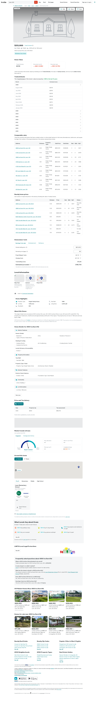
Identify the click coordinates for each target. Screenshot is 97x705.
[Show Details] (80, 85)
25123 (37, 5)
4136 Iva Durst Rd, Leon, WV (23, 152)
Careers (38, 683)
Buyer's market (28, 449)
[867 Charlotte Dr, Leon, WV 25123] (74, 596)
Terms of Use (55, 683)
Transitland (32, 664)
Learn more (68, 516)
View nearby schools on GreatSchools (26, 514)
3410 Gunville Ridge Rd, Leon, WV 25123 (26, 232)
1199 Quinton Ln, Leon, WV (23, 162)
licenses (52, 668)
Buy (40, 2)
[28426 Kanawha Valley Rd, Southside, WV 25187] (40, 621)
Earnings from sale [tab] (21, 243)
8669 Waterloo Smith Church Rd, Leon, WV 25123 (28, 216)
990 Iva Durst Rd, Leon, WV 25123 (24, 225)
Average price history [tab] (28, 435)
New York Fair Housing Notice (19, 671)
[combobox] (23, 2)
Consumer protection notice (36, 673)
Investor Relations (48, 683)
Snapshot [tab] (18, 436)
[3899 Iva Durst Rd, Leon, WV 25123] (40, 596)
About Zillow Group (24, 683)
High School (40, 481)
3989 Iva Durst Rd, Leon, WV (23, 157)
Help (67, 683)
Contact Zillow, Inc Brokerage (20, 675)
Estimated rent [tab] (32, 243)
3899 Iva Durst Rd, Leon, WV (23, 148)
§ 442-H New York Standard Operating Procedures (23, 670)
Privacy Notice (71, 683)
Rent (44, 2)
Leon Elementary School (51, 572)
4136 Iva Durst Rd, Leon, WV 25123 (25, 213)
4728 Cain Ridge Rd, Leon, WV (23, 166)
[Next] (81, 600)
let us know (59, 689)
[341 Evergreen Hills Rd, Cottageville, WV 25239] (57, 621)
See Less (19, 395)
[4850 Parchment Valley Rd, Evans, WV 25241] (74, 621)
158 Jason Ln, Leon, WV (22, 175)
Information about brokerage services (23, 673)
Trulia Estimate (21, 79)
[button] (36, 2)
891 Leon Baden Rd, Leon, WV (23, 171)
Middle (32, 481)
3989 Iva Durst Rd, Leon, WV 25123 (25, 208)
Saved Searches (74, 2)
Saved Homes (63, 2)
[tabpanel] (48, 257)
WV (29, 5)
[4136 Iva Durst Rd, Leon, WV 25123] (57, 596)
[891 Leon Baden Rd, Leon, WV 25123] (23, 596)
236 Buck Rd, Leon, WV (21, 189)
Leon (33, 5)
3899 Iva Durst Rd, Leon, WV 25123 (25, 203)
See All (18, 537)
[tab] (19, 403)
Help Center (42, 693)
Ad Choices (77, 683)
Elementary (25, 481)
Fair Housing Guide (32, 683)
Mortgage (50, 2)
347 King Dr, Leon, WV (21, 180)
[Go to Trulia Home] (4, 2)
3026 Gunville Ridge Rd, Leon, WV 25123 (26, 220)
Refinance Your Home (20, 53)
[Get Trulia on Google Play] (33, 678)
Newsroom (43, 683)
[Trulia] (15, 678)
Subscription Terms (61, 683)
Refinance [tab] (41, 243)
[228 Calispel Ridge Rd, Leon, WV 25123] (23, 621)
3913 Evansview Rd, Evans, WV (23, 184)
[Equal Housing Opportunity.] (31, 693)
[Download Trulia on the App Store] (22, 678)
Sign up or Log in (86, 2)
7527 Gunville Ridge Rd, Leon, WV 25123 (26, 228)
